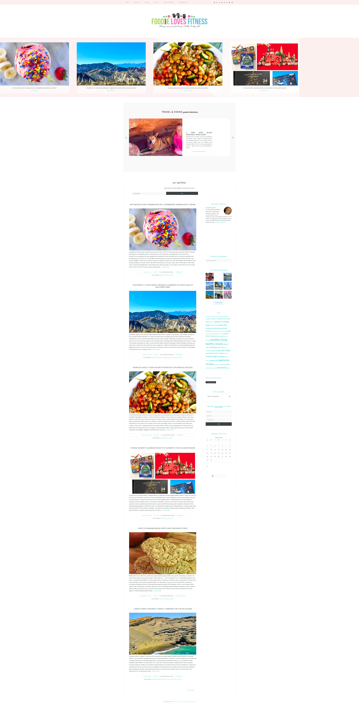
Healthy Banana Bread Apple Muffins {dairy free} (162, 528)
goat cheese (222, 331)
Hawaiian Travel (172, 679)
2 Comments (180, 435)
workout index (225, 364)
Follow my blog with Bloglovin (214, 378)
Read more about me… (221, 222)
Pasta (166, 437)
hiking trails (220, 347)
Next (232, 135)
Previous (126, 135)
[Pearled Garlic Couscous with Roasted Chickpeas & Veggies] (187, 64)
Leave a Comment (180, 595)
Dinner (162, 437)
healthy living (218, 339)
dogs (208, 325)
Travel (180, 357)
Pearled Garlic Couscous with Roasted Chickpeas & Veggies (188, 88)
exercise (223, 325)
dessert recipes (222, 321)
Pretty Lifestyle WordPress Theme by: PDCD (184, 701)
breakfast (208, 319)
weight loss (217, 364)
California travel (156, 357)
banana (226, 316)
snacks (226, 353)
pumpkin (208, 350)
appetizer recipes (210, 316)
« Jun (207, 466)
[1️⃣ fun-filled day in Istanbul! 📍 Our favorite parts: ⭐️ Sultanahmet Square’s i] (219, 286)
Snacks (171, 275)
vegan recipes (218, 356)
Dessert (162, 275)
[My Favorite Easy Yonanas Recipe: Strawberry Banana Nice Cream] (34, 64)
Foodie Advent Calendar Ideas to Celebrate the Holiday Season (264, 88)
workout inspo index (211, 368)
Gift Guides (163, 518)
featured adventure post (216, 328)
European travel (214, 325)
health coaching (210, 333)
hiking (213, 347)
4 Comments (178, 272)
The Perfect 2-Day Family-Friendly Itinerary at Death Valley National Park (111, 88)
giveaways (216, 331)
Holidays (170, 518)
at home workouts (219, 316)
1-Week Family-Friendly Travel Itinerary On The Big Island (162, 609)
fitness (208, 331)
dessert (212, 322)
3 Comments (179, 354)
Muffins (161, 598)
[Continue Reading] (199, 153)
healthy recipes (214, 343)
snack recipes (219, 353)
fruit (212, 331)
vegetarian (214, 360)
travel (209, 356)
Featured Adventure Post (169, 357)
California (214, 319)
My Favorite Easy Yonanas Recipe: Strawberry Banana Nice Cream (34, 88)
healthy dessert (218, 334)
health (228, 331)
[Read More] (165, 267)
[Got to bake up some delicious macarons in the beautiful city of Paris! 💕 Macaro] (228, 295)
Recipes (167, 275)
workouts (221, 367)
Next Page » (190, 690)
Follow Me (218, 302)
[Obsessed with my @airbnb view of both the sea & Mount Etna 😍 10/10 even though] (219, 295)
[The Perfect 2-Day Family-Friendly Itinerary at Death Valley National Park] (111, 64)
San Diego (225, 350)
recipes (218, 350)
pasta (225, 347)
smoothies (209, 353)
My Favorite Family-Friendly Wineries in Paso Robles (199, 135)
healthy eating (219, 336)
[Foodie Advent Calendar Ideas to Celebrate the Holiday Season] (264, 64)
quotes (213, 350)
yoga (228, 368)
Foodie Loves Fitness (179, 20)
